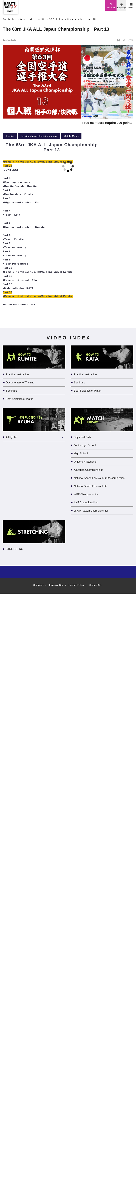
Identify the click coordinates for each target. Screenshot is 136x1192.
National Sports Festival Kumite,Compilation (102, 1020)
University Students (86, 1004)
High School (81, 996)
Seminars (12, 933)
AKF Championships (86, 1045)
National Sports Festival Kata (92, 1028)
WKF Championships (86, 1036)
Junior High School (86, 987)
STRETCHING (14, 1091)
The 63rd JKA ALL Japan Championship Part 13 (66, 19)
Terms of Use (56, 1127)
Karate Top (9, 19)
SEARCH (110, 7)
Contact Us (96, 1127)
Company (37, 1127)
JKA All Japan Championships (92, 1053)
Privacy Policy (77, 1127)
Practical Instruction (19, 916)
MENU (131, 7)
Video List (26, 19)
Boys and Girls (82, 979)
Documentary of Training (21, 925)
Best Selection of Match (21, 941)
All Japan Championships (89, 1012)
